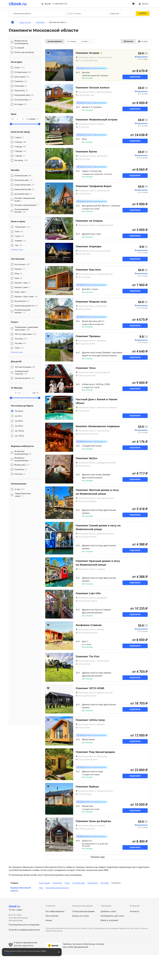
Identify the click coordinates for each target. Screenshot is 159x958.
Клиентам (50, 906)
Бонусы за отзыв (80, 916)
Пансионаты (92, 883)
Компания (134, 906)
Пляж (19, 348)
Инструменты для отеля (112, 916)
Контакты (134, 911)
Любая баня (22, 227)
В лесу (19, 489)
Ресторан (21, 339)
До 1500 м (19, 436)
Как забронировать (55, 911)
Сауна (19, 236)
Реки (41, 888)
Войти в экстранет (110, 920)
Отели (67, 883)
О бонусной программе (83, 911)
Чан (18, 245)
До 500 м (19, 426)
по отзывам (71, 41)
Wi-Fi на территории (26, 334)
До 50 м (18, 416)
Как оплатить (52, 916)
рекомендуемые (55, 41)
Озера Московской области (57, 888)
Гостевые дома (78, 883)
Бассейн (20, 343)
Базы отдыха (44, 883)
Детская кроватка (24, 378)
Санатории (57, 883)
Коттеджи (105, 883)
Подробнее (135, 77)
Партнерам (106, 906)
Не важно (19, 411)
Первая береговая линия (23, 495)
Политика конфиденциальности (24, 930)
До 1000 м (19, 431)
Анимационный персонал (21, 372)
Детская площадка (25, 367)
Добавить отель (108, 911)
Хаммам (20, 241)
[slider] (11, 124)
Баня (19, 232)
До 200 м (19, 421)
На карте (144, 41)
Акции (49, 920)
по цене (84, 41)
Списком (129, 41)
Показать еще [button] (17, 250)
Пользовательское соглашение (24, 925)
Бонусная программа (82, 906)
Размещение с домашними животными (26, 328)
